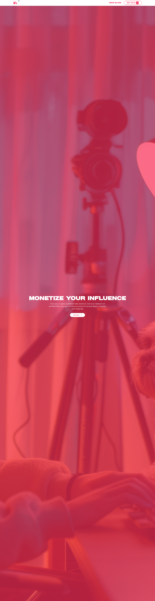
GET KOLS (131, 3)
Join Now (76, 315)
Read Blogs (115, 3)
